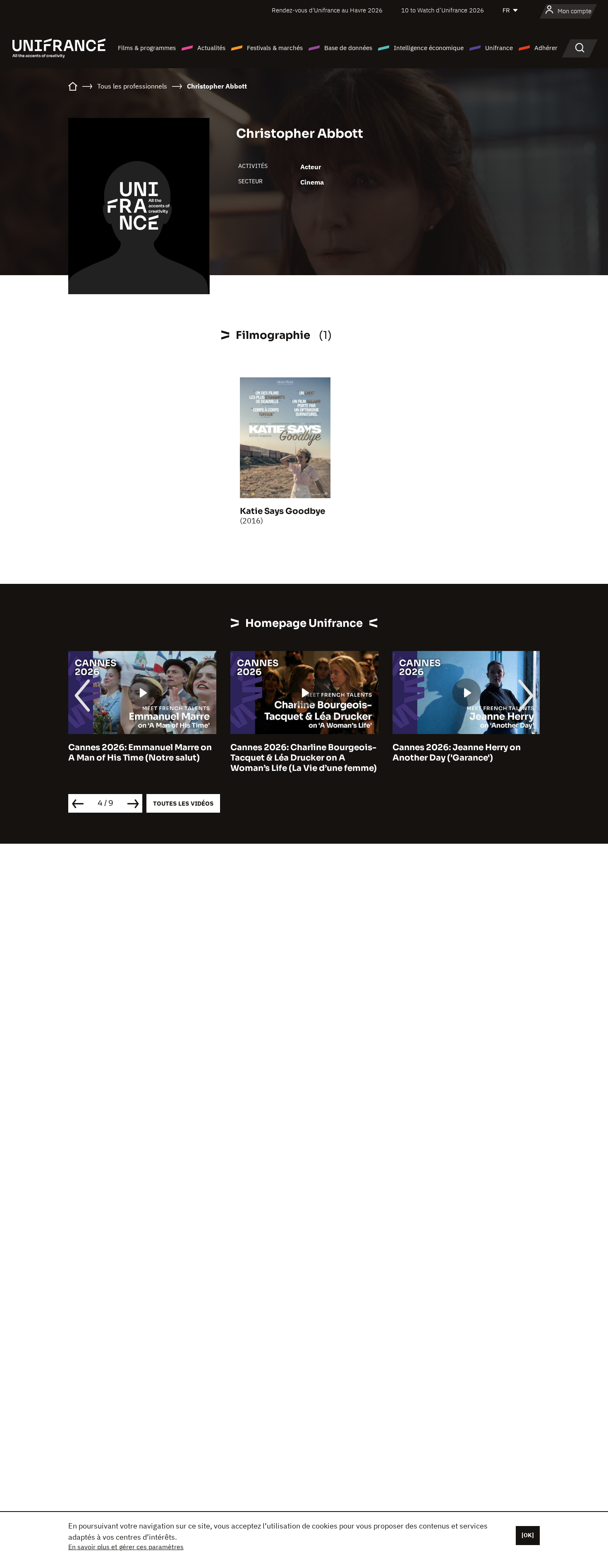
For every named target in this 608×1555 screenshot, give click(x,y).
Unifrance (499, 48)
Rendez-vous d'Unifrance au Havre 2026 (327, 10)
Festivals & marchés (275, 48)
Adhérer (546, 48)
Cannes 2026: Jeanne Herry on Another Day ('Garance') (457, 752)
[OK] (528, 1535)
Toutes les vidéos (183, 803)
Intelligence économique (429, 48)
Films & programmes (147, 48)
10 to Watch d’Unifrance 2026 (442, 10)
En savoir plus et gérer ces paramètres (126, 1547)
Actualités (211, 48)
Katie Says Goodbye (282, 511)
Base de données (348, 48)
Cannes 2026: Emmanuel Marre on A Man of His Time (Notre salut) (140, 752)
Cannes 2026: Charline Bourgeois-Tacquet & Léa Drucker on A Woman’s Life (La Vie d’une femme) (303, 757)
